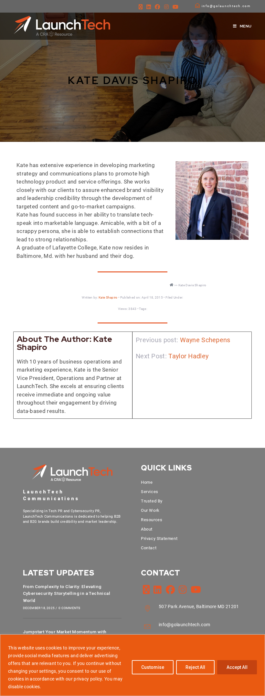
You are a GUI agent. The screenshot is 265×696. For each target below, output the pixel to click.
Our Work (150, 510)
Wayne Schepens (205, 340)
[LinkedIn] (148, 7)
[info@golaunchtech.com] (197, 5)
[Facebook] (157, 7)
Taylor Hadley (188, 356)
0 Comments (69, 608)
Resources (151, 519)
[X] (141, 7)
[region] (132, 665)
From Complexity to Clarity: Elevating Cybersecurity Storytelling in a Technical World (66, 593)
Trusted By (152, 501)
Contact (148, 547)
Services (149, 491)
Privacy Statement (159, 538)
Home (147, 482)
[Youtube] (175, 7)
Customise (152, 667)
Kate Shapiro (108, 297)
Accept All (237, 667)
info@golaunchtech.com (226, 6)
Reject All (195, 667)
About (147, 529)
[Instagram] (166, 7)
